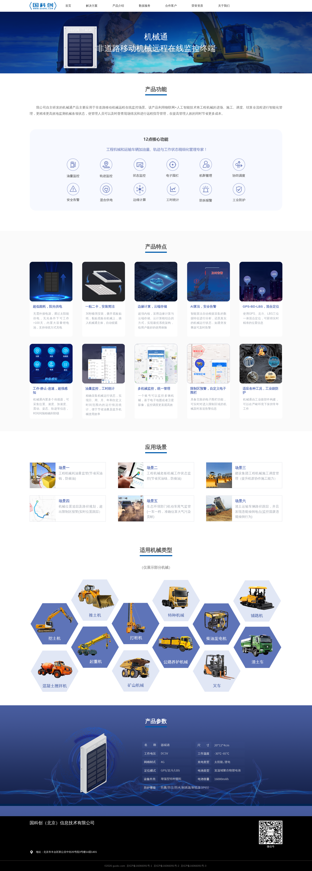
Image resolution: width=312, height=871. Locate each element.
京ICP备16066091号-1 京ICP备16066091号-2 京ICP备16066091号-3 (166, 865)
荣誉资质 (197, 5)
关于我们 (224, 5)
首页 (68, 5)
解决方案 (92, 5)
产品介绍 (118, 5)
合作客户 (171, 5)
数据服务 (144, 5)
